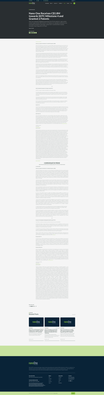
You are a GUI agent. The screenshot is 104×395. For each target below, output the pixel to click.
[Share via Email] (31, 32)
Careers (68, 3)
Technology (47, 3)
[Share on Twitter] (34, 32)
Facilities (60, 3)
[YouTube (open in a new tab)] (71, 380)
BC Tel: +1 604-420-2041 (71, 377)
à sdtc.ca (54, 234)
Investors (55, 3)
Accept (73, 393)
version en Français (38, 41)
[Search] (74, 3)
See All (73, 314)
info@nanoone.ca (38, 127)
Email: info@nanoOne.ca (71, 379)
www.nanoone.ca (64, 123)
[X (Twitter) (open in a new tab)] (68, 380)
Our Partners (50, 381)
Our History (50, 378)
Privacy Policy (56, 393)
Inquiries (73, 0)
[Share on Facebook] (36, 32)
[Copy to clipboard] (29, 32)
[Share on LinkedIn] (32, 32)
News (65, 3)
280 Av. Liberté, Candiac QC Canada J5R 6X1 (34, 381)
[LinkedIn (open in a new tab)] (70, 380)
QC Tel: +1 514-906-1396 (71, 378)
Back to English (38, 160)
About (51, 3)
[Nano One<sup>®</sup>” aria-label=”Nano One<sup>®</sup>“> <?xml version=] (32, 3)
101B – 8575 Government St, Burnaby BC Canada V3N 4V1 (35, 377)
